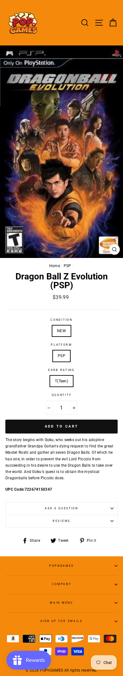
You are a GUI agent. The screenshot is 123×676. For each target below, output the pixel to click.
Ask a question (61, 508)
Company (61, 584)
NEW (61, 331)
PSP (67, 266)
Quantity (61, 395)
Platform (61, 344)
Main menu (61, 602)
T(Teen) (61, 381)
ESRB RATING (61, 370)
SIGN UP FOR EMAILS (61, 621)
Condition (61, 319)
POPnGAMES (61, 565)
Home (54, 266)
